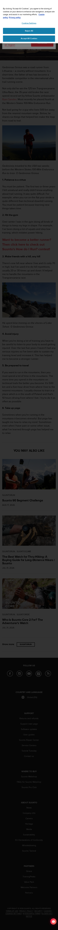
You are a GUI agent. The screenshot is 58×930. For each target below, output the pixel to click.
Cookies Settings (29, 23)
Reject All (29, 31)
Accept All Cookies (29, 38)
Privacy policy (15, 17)
